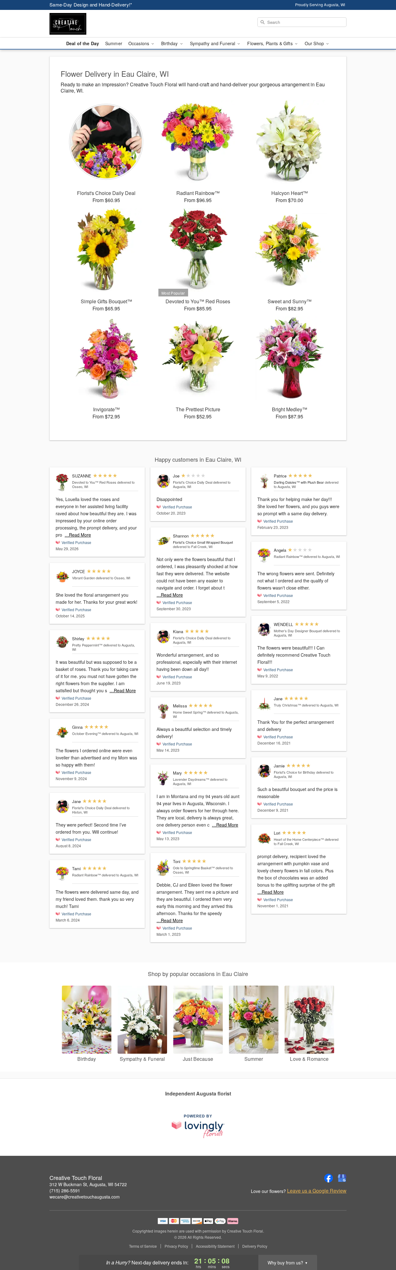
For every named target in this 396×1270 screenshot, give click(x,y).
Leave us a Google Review (316, 1190)
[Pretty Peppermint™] (62, 642)
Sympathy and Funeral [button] (213, 43)
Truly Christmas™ (287, 704)
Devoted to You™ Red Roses (94, 482)
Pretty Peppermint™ (87, 644)
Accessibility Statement (215, 1246)
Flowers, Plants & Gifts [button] (270, 43)
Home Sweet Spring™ (189, 712)
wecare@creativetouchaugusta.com (85, 1197)
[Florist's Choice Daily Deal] (62, 806)
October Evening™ (86, 733)
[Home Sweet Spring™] (163, 711)
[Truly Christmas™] (264, 703)
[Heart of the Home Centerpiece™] (264, 838)
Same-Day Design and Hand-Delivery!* (91, 4)
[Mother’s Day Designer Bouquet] (264, 629)
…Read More (78, 535)
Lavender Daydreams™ (191, 779)
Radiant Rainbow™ (86, 874)
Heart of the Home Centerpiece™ (299, 839)
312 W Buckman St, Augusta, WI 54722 (88, 1184)
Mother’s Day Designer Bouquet (298, 630)
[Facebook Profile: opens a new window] (328, 1178)
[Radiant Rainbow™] (62, 873)
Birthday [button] (170, 43)
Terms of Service (143, 1246)
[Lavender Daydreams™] (163, 778)
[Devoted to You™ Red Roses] (62, 482)
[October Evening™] (62, 732)
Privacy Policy (176, 1246)
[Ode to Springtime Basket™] (163, 867)
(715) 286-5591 (65, 1190)
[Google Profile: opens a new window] (342, 1178)
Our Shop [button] (315, 43)
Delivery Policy (254, 1246)
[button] (380, 1243)
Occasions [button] (139, 43)
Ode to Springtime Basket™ (194, 867)
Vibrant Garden (83, 577)
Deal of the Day (82, 43)
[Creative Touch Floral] (94, 24)
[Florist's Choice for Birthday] (264, 771)
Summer (113, 43)
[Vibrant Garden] (62, 576)
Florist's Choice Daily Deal (91, 807)
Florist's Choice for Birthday (294, 772)
